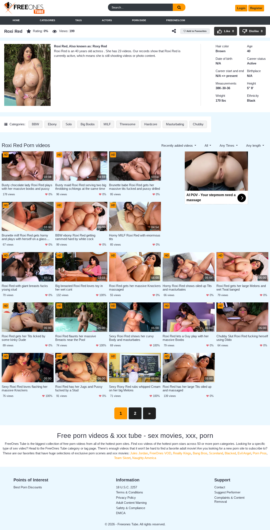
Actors (107, 20)
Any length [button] (254, 145)
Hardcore (150, 124)
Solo (69, 124)
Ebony (52, 124)
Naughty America (144, 458)
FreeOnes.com (175, 20)
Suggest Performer (227, 492)
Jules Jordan (139, 453)
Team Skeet (122, 458)
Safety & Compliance (130, 508)
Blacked (230, 453)
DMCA (121, 513)
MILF (107, 124)
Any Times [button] (227, 145)
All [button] (207, 145)
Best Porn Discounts (28, 487)
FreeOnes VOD (160, 453)
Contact (219, 487)
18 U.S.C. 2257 (126, 487)
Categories (47, 20)
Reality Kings (182, 453)
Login (241, 8)
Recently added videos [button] (177, 145)
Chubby (198, 124)
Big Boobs (88, 124)
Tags (78, 20)
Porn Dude (139, 20)
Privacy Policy (126, 497)
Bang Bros (200, 453)
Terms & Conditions (129, 492)
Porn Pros (260, 453)
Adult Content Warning (131, 502)
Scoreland (216, 453)
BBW (35, 124)
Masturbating (175, 124)
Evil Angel (244, 453)
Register (256, 8)
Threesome (127, 124)
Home (16, 20)
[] (179, 7)
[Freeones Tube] (36, 8)
